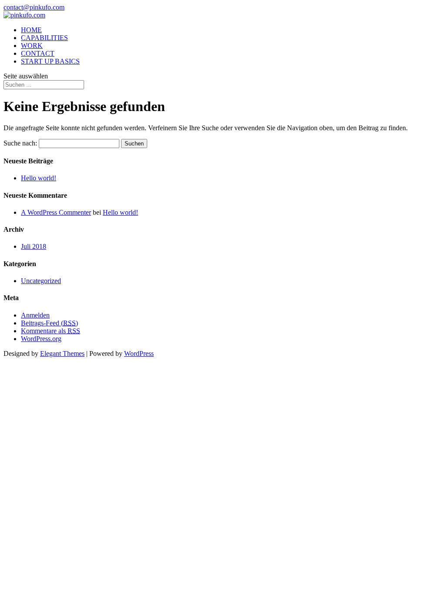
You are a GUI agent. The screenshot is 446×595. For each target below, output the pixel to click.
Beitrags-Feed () (49, 323)
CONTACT (37, 53)
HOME (31, 30)
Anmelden (35, 315)
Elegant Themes (62, 353)
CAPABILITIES (44, 37)
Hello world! (38, 178)
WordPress (139, 353)
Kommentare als (50, 331)
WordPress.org (41, 338)
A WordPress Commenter (56, 212)
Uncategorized (41, 280)
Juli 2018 (33, 246)
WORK (32, 45)
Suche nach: (20, 143)
